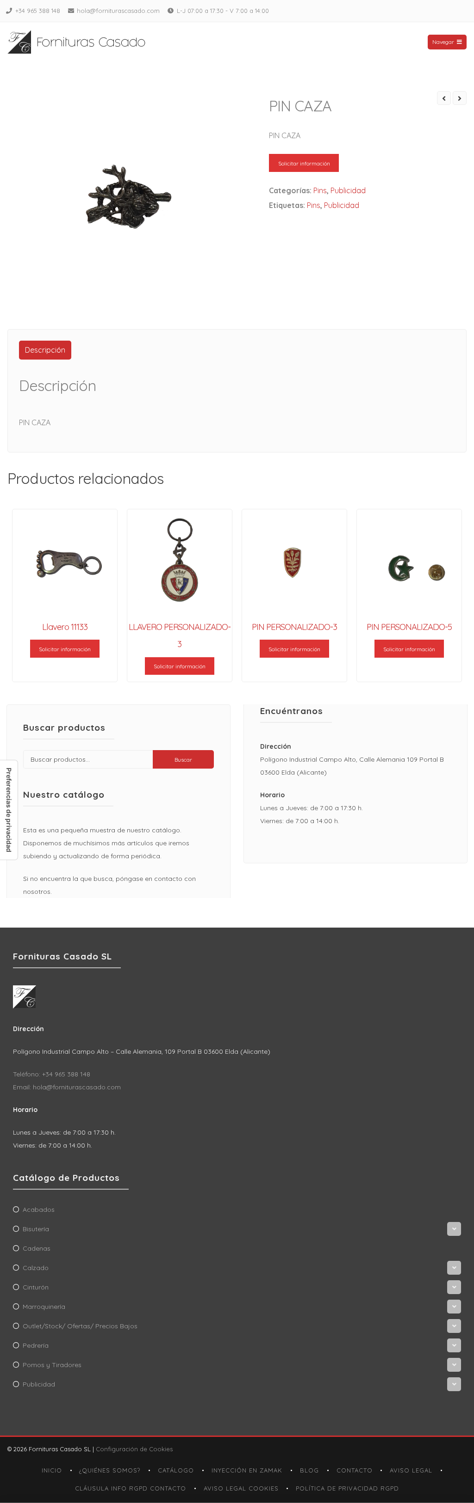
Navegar (443, 41)
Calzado (36, 1268)
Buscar (183, 759)
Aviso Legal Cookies (241, 1488)
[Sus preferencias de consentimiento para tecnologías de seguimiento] (9, 810)
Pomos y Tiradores (52, 1365)
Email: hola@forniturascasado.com (67, 1087)
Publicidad (348, 190)
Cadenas (36, 1248)
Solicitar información (304, 163)
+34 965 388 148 (37, 10)
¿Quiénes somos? (109, 1470)
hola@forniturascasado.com (118, 10)
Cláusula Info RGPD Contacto (130, 1488)
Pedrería (36, 1345)
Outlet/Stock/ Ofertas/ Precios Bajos (80, 1326)
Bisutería (36, 1229)
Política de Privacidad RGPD (347, 1488)
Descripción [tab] (45, 349)
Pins (320, 190)
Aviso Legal (411, 1470)
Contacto (355, 1470)
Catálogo (176, 1470)
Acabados (39, 1209)
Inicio (52, 1470)
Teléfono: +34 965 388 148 (51, 1074)
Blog (309, 1470)
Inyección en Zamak (247, 1470)
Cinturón (36, 1287)
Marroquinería (44, 1306)
